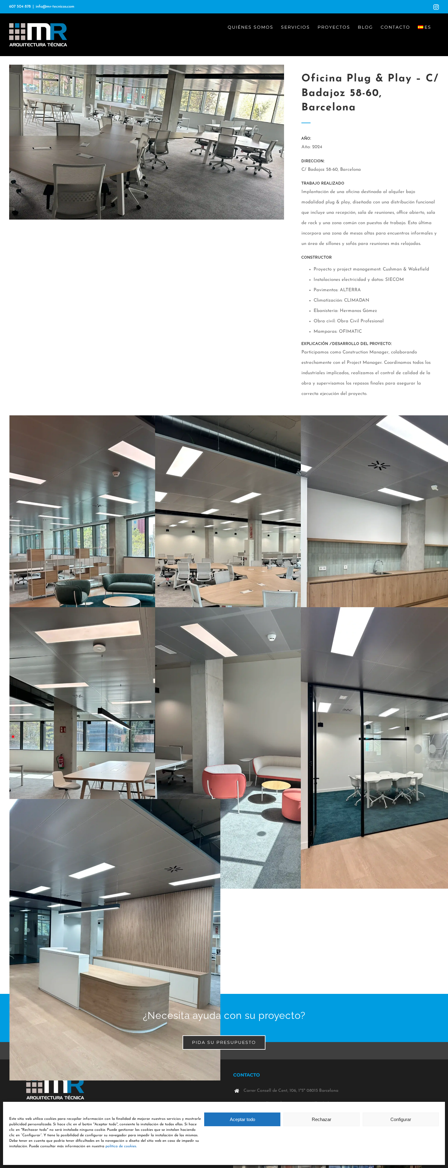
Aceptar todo (242, 1119)
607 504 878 (20, 7)
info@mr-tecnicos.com (55, 7)
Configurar (400, 1119)
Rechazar (321, 1119)
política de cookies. (121, 1146)
